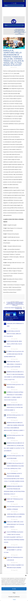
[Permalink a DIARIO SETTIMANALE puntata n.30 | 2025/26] (5, 500)
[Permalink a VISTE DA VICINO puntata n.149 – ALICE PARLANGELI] (5, 456)
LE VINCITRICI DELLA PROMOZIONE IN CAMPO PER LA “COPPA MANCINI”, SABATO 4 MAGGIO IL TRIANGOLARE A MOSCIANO (15, 303)
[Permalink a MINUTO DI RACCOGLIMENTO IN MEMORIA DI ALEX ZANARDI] (5, 566)
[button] (26, 575)
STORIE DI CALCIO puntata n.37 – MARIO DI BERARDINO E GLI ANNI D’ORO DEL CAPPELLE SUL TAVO (14, 466)
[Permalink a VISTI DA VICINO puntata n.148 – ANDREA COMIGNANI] (5, 507)
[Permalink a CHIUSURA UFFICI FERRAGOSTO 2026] (5, 324)
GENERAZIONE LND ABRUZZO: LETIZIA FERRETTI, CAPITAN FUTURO (13, 550)
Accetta (14, 588)
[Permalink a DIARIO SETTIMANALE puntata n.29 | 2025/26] (5, 558)
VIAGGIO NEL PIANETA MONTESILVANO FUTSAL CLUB (13, 307)
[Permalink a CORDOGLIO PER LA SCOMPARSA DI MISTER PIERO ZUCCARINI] (5, 515)
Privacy (14, 599)
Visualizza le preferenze (14, 596)
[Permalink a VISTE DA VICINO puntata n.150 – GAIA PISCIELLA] (5, 436)
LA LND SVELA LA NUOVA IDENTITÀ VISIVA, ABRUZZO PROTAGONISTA (11, 318)
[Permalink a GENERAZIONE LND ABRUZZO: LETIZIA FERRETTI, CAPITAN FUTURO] (5, 548)
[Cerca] (24, 1)
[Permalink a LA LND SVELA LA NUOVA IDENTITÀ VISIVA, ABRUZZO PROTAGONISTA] (5, 332)
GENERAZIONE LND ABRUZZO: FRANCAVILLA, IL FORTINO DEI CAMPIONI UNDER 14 (13, 407)
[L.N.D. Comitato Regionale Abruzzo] (13, 23)
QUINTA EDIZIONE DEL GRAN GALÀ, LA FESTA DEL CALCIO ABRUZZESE (13, 344)
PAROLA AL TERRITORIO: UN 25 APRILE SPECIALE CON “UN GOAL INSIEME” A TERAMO (14, 524)
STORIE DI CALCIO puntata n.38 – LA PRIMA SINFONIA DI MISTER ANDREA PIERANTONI (14, 354)
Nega (14, 592)
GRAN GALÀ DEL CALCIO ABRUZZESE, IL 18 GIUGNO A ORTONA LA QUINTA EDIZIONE (13, 364)
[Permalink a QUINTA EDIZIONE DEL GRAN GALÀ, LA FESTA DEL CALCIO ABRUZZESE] (5, 342)
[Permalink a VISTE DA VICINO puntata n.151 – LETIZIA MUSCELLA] (5, 416)
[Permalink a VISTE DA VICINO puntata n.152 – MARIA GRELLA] (5, 385)
